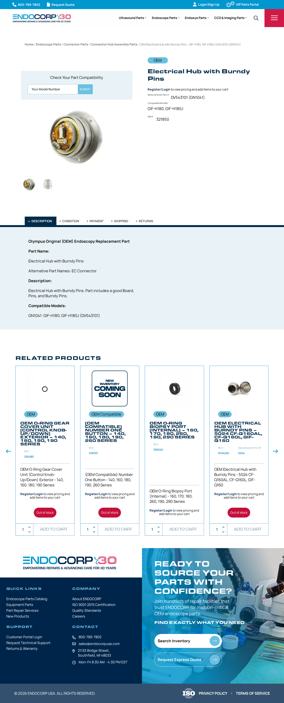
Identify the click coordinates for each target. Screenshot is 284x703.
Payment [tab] (96, 221)
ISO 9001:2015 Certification (94, 604)
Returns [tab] (145, 221)
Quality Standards (86, 610)
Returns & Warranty (22, 648)
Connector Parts (76, 44)
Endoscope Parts (164, 18)
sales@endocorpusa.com (99, 643)
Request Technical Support (28, 642)
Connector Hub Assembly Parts (114, 44)
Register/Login (159, 89)
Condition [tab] (70, 221)
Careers (78, 616)
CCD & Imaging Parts (229, 18)
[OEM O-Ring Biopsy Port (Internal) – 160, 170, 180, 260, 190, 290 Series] (174, 444)
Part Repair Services (22, 610)
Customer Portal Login (24, 637)
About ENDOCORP (86, 598)
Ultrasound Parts (131, 18)
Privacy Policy (213, 693)
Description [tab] (41, 221)
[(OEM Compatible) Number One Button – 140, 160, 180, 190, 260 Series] (109, 444)
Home (29, 44)
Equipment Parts (19, 604)
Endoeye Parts (196, 18)
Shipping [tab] (120, 221)
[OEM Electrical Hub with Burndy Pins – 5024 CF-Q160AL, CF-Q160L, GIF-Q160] (239, 444)
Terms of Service (253, 693)
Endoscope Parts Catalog (26, 598)
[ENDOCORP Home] (41, 18)
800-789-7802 (90, 637)
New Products (17, 616)
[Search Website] (256, 18)
